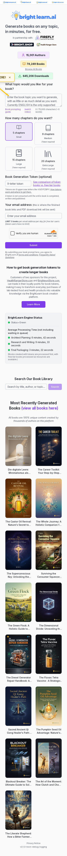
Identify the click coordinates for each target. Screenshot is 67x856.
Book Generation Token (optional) (28, 176)
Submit (33, 245)
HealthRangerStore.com (20, 280)
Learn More (33, 304)
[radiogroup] (33, 147)
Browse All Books (33, 69)
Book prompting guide (13, 110)
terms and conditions (28, 255)
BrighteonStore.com (48, 280)
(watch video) (28, 110)
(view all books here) (39, 408)
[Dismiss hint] (10, 77)
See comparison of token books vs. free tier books (46, 184)
